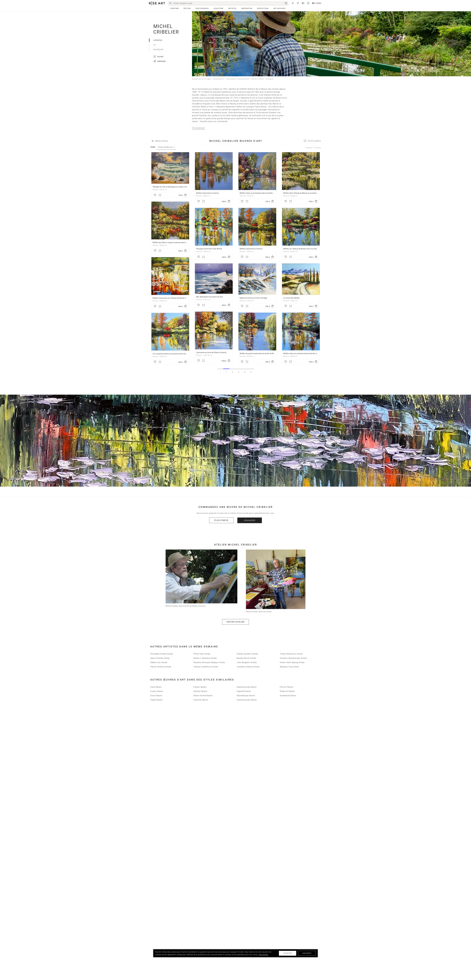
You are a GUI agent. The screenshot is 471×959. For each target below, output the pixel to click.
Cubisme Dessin (200, 700)
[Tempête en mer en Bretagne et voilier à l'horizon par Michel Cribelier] (170, 168)
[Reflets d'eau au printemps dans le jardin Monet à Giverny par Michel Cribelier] (257, 171)
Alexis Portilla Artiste (160, 658)
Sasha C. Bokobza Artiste (205, 658)
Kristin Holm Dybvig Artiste (292, 662)
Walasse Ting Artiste (289, 667)
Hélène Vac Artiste (158, 662)
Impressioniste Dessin (247, 700)
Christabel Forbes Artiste (161, 654)
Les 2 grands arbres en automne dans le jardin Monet (174, 354)
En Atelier (158, 50)
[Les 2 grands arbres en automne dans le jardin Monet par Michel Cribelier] (170, 332)
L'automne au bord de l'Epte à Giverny (211, 352)
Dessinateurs (218, 79)
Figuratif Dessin (244, 691)
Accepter (287, 953)
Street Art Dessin (287, 691)
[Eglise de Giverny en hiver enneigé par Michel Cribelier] (257, 279)
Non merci (306, 953)
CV (154, 45)
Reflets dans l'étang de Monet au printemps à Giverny (305, 193)
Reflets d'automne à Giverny (207, 193)
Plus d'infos (221, 520)
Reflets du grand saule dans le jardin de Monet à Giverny (262, 353)
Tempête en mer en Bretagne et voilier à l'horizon (172, 187)
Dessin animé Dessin (203, 695)
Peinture (174, 8)
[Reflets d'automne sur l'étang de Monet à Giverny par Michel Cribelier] (170, 276)
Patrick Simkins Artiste (160, 667)
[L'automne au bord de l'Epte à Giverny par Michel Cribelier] (214, 330)
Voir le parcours (198, 128)
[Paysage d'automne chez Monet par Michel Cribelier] (214, 227)
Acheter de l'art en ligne (201, 79)
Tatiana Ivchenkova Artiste (205, 667)
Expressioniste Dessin (247, 687)
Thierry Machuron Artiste (291, 654)
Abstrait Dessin (200, 691)
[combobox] (165, 147)
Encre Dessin (156, 695)
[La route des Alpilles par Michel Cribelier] (301, 279)
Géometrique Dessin (246, 695)
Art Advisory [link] (279, 8)
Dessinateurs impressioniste (237, 79)
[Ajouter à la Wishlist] (155, 195)
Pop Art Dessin (286, 687)
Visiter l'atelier (235, 622)
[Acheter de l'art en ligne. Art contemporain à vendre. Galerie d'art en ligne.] (157, 3)
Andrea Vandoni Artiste (247, 654)
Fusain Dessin (156, 691)
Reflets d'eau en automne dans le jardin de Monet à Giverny (307, 353)
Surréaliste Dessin (288, 695)
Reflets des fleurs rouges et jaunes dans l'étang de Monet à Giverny (180, 242)
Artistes (232, 8)
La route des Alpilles (291, 298)
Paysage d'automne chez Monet (209, 249)
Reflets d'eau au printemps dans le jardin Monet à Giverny (263, 193)
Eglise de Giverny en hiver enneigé (253, 298)
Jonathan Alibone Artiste (248, 667)
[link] (286, 3)
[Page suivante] (251, 372)
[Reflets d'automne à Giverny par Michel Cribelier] (214, 171)
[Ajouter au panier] (185, 195)
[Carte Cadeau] (303, 3)
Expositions (262, 8)
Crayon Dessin (200, 687)
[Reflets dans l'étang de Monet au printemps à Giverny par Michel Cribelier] (301, 171)
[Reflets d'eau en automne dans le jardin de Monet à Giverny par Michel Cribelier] (301, 331)
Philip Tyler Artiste (201, 654)
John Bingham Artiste (247, 662)
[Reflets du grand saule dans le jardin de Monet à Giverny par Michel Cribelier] (257, 331)
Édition (187, 8)
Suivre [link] (158, 56)
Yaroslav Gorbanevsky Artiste (293, 658)
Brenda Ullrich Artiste (246, 658)
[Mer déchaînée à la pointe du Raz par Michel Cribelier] (214, 278)
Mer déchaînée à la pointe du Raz (209, 297)
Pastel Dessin (156, 700)
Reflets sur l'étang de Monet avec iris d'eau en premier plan (307, 249)
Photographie (202, 8)
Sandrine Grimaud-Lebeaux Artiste (209, 662)
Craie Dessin (156, 687)
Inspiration (246, 8)
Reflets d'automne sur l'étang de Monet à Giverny (172, 298)
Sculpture (218, 8)
